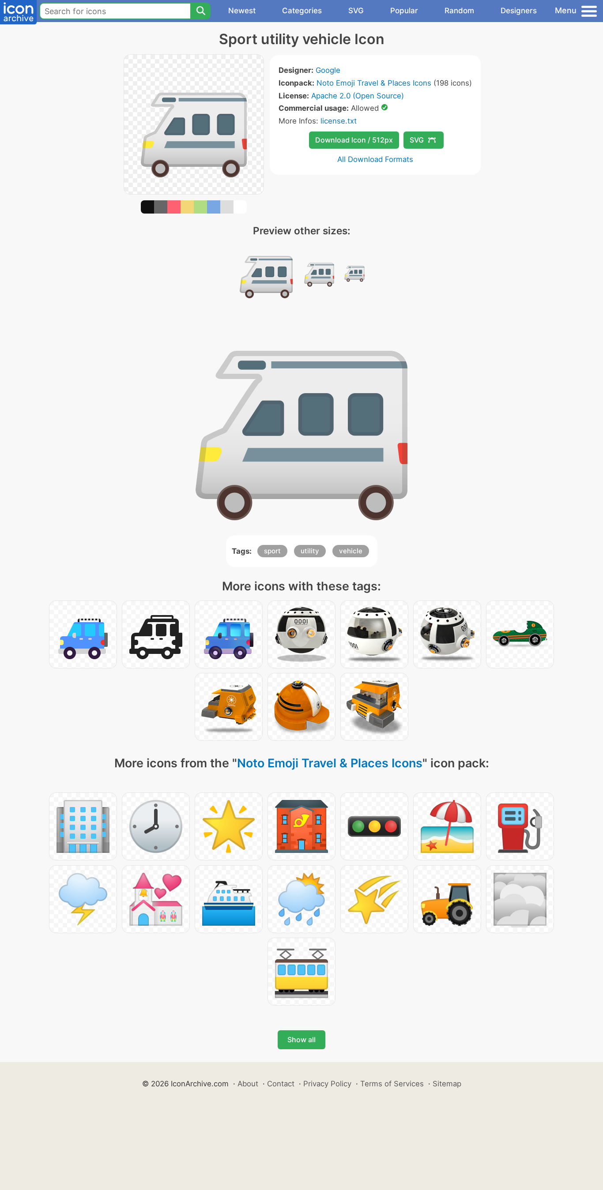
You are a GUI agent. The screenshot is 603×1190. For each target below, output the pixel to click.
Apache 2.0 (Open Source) (357, 95)
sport (272, 551)
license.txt (338, 120)
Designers (519, 10)
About (247, 1083)
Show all (301, 1039)
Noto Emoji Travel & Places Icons (374, 83)
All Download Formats (375, 159)
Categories (302, 10)
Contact (280, 1083)
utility (310, 551)
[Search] (200, 11)
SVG (356, 10)
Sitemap (447, 1083)
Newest (242, 10)
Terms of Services (392, 1083)
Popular (404, 10)
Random (459, 10)
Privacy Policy (327, 1083)
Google (328, 70)
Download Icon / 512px (354, 139)
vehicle (350, 551)
